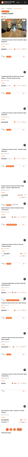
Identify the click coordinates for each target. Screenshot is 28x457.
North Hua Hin (5, 305)
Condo (3, 46)
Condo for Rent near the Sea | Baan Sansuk (13, 303)
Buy (3, 93)
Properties (9, 8)
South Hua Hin (5, 44)
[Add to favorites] (25, 35)
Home (2, 8)
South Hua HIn (5, 80)
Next (19, 429)
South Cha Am (5, 248)
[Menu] (25, 2)
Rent (4, 20)
